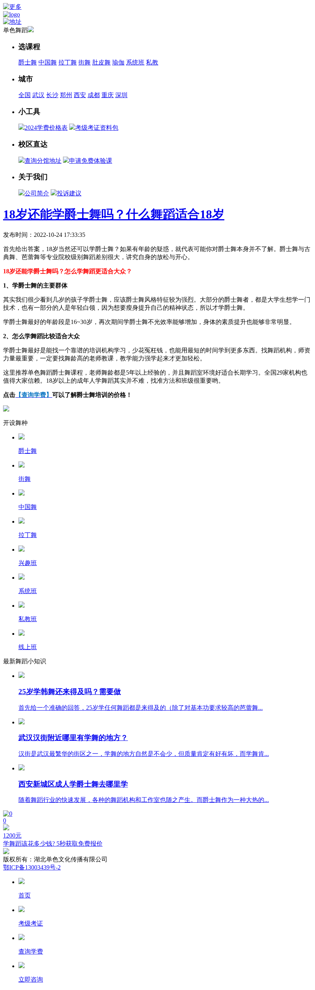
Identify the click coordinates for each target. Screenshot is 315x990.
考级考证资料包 (96, 127)
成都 (94, 95)
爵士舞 (27, 62)
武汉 (38, 95)
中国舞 (47, 62)
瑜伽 (118, 62)
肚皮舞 (101, 62)
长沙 (52, 95)
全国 (24, 95)
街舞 (84, 62)
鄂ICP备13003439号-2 (32, 867)
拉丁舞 (67, 62)
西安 (80, 95)
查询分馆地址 (43, 160)
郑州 (66, 95)
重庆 (107, 95)
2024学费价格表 (46, 127)
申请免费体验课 (90, 160)
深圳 (121, 95)
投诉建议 (69, 193)
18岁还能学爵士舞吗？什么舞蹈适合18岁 (113, 214)
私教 (152, 62)
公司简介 (37, 193)
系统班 (135, 62)
